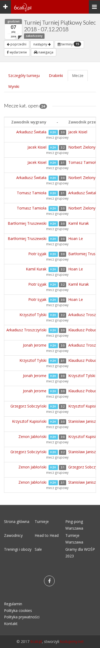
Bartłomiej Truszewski (27, 223)
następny (40, 44)
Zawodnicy (13, 535)
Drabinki (56, 75)
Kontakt (11, 623)
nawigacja (45, 52)
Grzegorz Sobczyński (28, 406)
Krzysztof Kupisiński (29, 421)
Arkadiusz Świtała (31, 131)
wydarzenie (18, 52)
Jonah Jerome (34, 345)
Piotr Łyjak (37, 253)
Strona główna (16, 521)
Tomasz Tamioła (83, 162)
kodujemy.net (72, 641)
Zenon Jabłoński (32, 436)
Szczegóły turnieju (24, 75)
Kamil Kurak (78, 223)
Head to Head (47, 535)
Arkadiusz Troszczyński (26, 329)
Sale (38, 549)
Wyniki (13, 86)
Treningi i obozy (17, 549)
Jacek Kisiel (77, 131)
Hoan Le (75, 238)
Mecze (77, 75)
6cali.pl (36, 641)
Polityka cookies (18, 610)
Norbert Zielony (81, 147)
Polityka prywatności (21, 616)
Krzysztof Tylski (32, 314)
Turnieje (42, 521)
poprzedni (18, 44)
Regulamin (13, 603)
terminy (70, 44)
